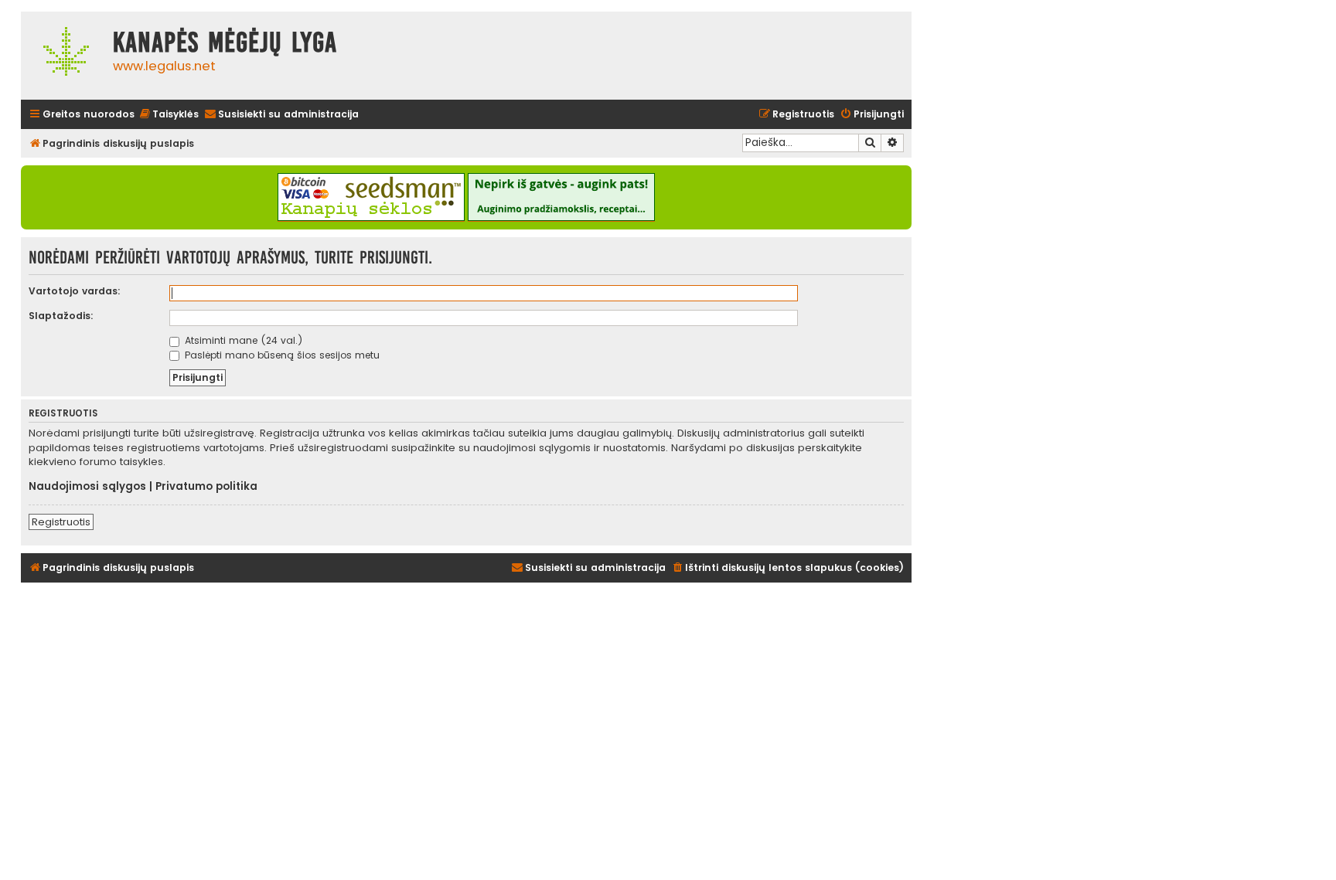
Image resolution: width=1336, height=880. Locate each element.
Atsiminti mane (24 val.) (242, 340)
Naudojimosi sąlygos (87, 487)
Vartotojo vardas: (75, 290)
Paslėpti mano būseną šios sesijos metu (281, 355)
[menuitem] (168, 114)
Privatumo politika (206, 487)
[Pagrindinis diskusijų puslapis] (63, 55)
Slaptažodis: (61, 315)
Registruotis (61, 522)
